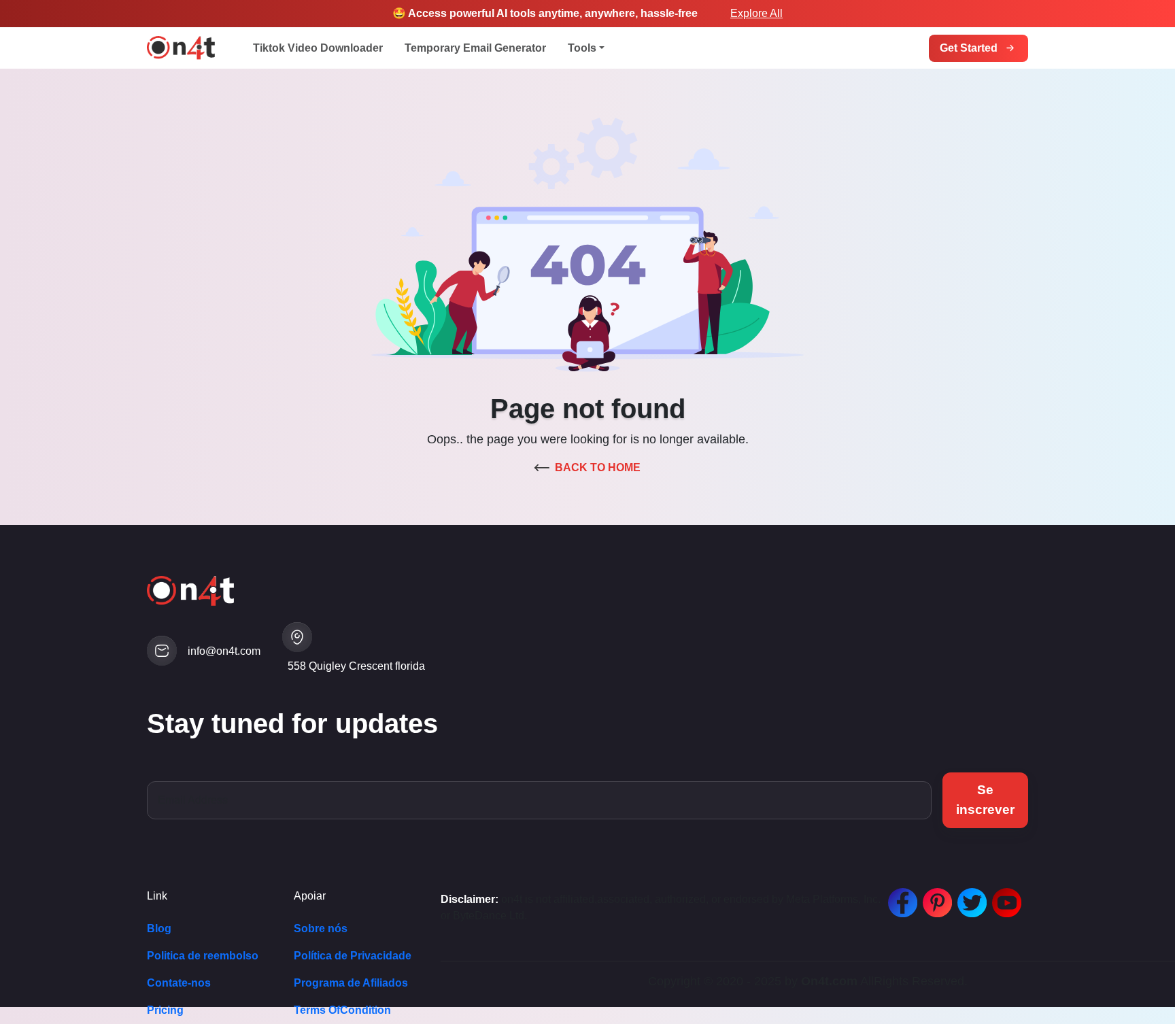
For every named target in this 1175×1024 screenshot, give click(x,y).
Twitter (969, 896)
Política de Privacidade (352, 955)
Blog (159, 928)
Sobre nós (320, 928)
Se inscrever (985, 800)
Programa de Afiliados (351, 983)
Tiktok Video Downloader (318, 48)
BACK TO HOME (598, 467)
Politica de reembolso (202, 955)
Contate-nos (179, 983)
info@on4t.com (224, 651)
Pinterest (934, 896)
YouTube (1003, 896)
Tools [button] (582, 48)
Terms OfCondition (342, 1010)
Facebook (899, 896)
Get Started (969, 48)
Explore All (756, 13)
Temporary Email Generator (475, 48)
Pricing (165, 1010)
